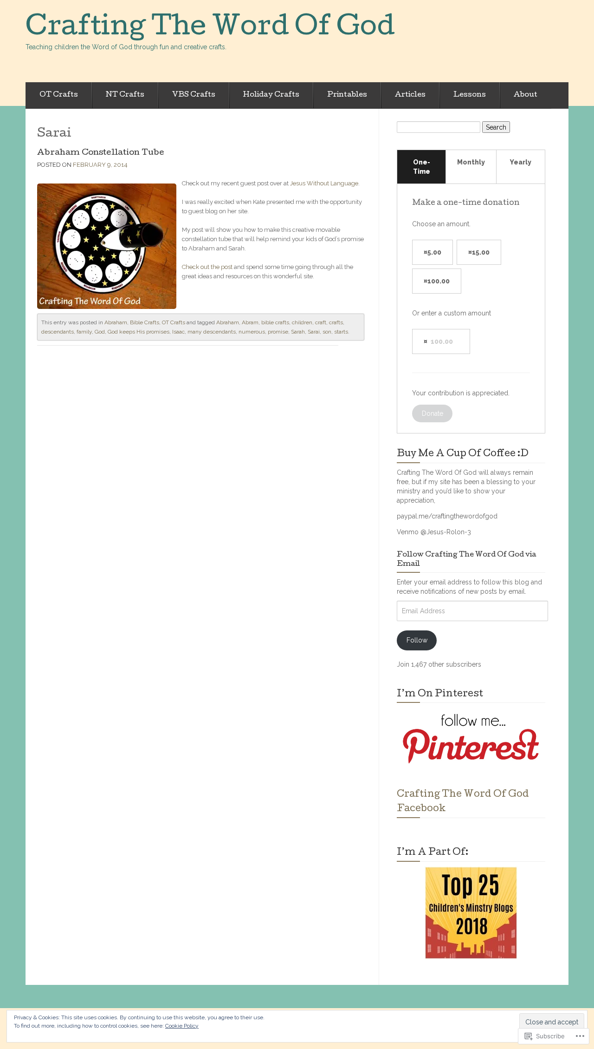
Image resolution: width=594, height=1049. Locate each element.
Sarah (298, 331)
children (302, 322)
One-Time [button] (421, 166)
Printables (347, 95)
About (525, 95)
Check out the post (207, 266)
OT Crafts (58, 95)
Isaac (178, 331)
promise (278, 331)
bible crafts (275, 322)
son (327, 331)
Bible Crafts (144, 322)
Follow (417, 640)
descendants (57, 331)
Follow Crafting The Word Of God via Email (466, 559)
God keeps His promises (138, 331)
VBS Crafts (193, 95)
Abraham (115, 322)
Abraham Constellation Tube (100, 153)
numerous (252, 331)
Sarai (314, 331)
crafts (336, 322)
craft (320, 322)
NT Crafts (125, 95)
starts (341, 331)
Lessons (469, 95)
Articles (410, 95)
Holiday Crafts (271, 95)
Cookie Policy (182, 1026)
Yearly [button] (520, 162)
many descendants (211, 331)
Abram (250, 322)
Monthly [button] (471, 162)
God (100, 331)
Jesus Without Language (324, 183)
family (84, 331)
